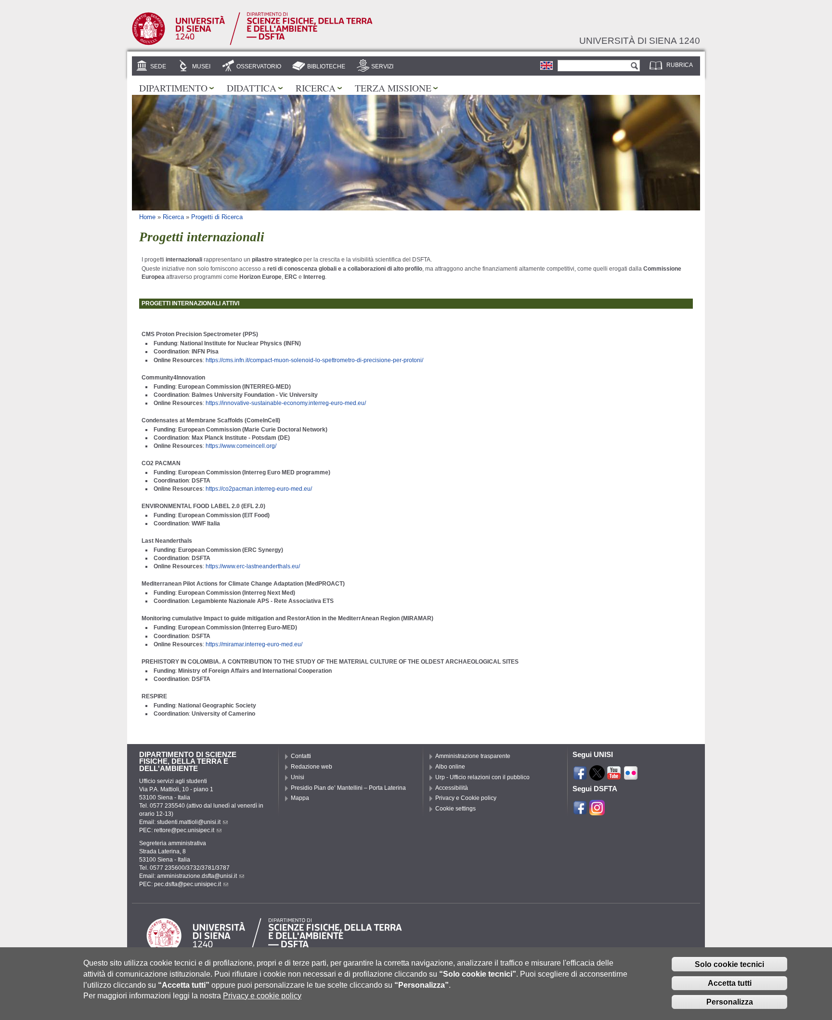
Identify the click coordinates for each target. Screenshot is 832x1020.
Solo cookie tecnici (729, 964)
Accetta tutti (730, 983)
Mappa (300, 798)
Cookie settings (455, 808)
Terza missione (393, 87)
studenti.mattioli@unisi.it (189, 822)
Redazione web (311, 766)
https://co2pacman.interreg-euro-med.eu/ (259, 488)
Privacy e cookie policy (262, 996)
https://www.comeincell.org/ (241, 446)
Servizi (382, 66)
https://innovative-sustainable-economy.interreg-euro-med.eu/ (286, 403)
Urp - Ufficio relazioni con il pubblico (482, 777)
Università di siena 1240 (639, 40)
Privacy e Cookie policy (465, 798)
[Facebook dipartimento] (580, 811)
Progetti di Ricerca (217, 217)
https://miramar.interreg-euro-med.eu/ (254, 644)
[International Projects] (546, 65)
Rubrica (679, 65)
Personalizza (729, 1002)
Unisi (297, 777)
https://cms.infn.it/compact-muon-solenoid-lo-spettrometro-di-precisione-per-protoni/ (314, 360)
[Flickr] (630, 776)
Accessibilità (451, 788)
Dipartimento (173, 87)
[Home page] (252, 43)
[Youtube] (614, 776)
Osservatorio (258, 66)
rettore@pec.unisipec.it (184, 830)
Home (147, 217)
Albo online (450, 766)
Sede (158, 66)
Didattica (251, 87)
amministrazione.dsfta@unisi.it (197, 876)
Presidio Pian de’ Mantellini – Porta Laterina (348, 788)
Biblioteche (326, 66)
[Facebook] (580, 776)
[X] (597, 776)
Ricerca (316, 87)
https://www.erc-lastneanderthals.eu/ (253, 566)
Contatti (301, 756)
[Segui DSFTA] (597, 811)
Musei (201, 66)
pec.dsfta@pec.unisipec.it (187, 884)
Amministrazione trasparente (472, 756)
